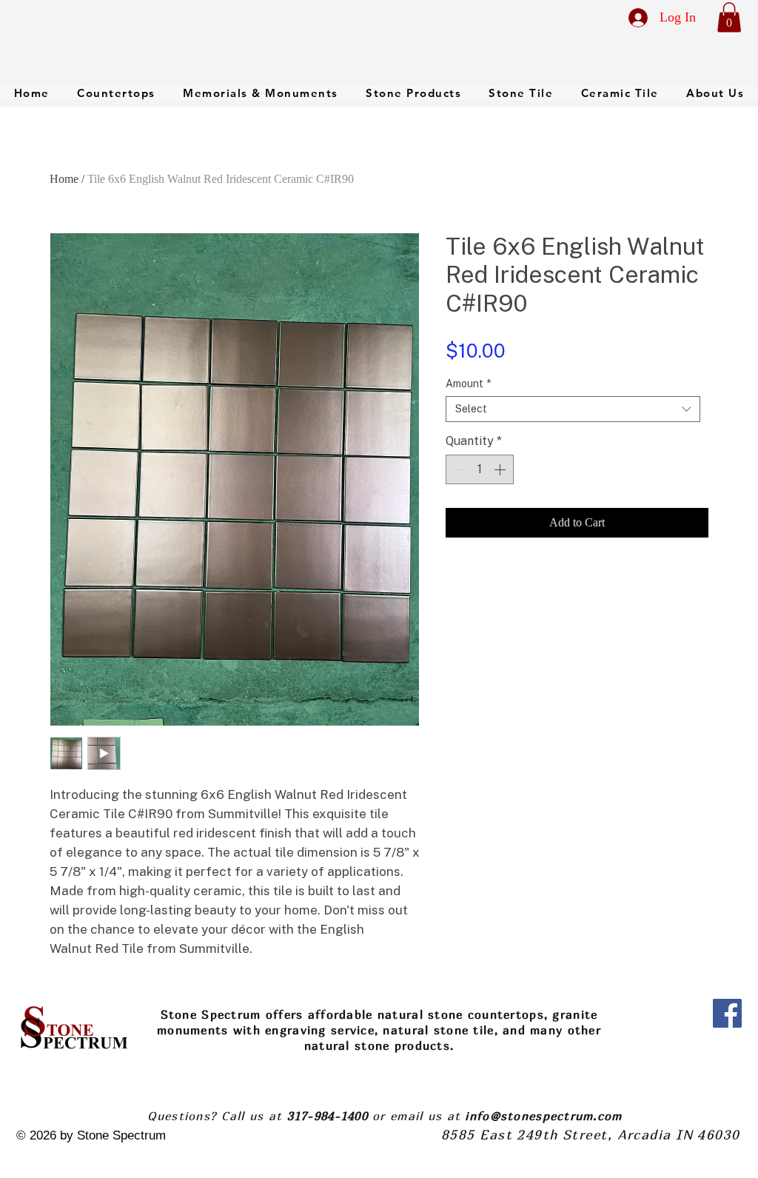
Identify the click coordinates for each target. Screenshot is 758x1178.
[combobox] (573, 409)
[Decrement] (458, 469)
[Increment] (501, 469)
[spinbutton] (480, 469)
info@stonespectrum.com (543, 1115)
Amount (468, 383)
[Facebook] (727, 1013)
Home (64, 179)
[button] (729, 17)
